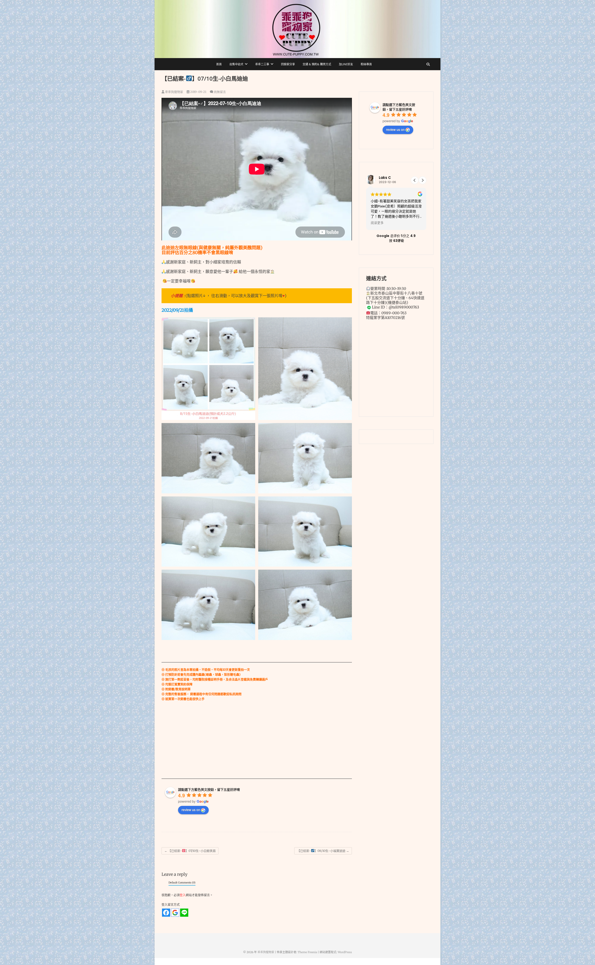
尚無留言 (220, 92)
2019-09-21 (197, 92)
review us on (191, 809)
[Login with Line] (184, 913)
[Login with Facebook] (166, 913)
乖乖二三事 (262, 64)
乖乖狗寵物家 (173, 92)
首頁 (219, 64)
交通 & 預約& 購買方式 (317, 64)
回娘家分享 (288, 64)
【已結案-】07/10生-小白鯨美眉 (190, 851)
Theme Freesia (307, 952)
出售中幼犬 (236, 64)
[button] (422, 180)
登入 (183, 895)
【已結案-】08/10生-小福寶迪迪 (323, 851)
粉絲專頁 (366, 64)
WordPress (345, 952)
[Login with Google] (175, 913)
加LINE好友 (346, 64)
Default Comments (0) (182, 882)
